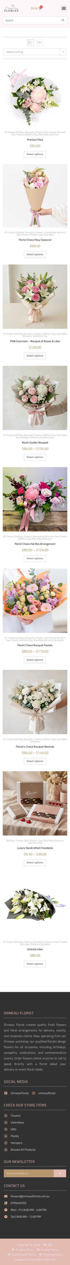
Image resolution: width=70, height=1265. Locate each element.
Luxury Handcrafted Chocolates (35, 848)
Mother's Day (31, 134)
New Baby (44, 134)
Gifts (26, 840)
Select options (35, 154)
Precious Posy (35, 140)
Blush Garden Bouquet (35, 443)
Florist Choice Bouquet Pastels (35, 645)
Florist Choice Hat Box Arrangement (35, 544)
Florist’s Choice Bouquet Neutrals (35, 747)
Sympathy (59, 640)
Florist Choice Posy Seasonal (35, 240)
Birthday (19, 333)
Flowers (19, 840)
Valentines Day (40, 336)
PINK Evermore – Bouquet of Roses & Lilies (35, 341)
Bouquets (28, 739)
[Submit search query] (63, 20)
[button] (64, 8)
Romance (54, 134)
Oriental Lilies (35, 949)
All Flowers (9, 132)
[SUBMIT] (60, 1173)
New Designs (22, 437)
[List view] (39, 42)
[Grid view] (30, 42)
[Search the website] (35, 20)
